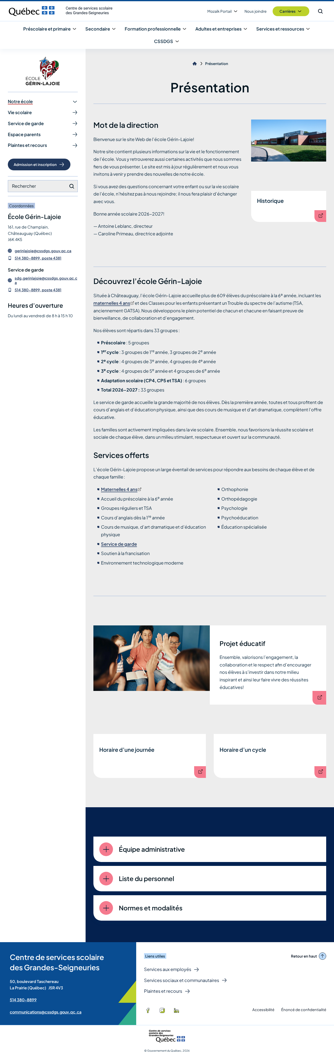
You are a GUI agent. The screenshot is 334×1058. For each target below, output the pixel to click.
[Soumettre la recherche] (72, 186)
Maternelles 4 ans (121, 489)
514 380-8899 (23, 999)
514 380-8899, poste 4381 (38, 258)
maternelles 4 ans (113, 303)
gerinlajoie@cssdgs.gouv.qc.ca (43, 251)
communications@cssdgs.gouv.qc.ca (45, 1011)
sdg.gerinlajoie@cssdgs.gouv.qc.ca (46, 280)
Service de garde (119, 544)
